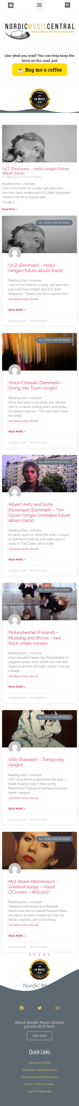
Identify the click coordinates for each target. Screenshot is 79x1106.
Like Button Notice (19, 299)
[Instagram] (57, 1008)
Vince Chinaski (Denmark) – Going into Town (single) (35, 385)
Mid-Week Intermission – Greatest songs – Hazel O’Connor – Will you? (33, 887)
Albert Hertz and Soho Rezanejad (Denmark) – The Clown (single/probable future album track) (39, 512)
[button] (40, 5)
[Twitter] (39, 1008)
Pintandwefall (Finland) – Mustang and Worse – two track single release (34, 638)
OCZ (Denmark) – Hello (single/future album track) (35, 268)
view (34, 299)
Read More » (9, 209)
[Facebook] (21, 1008)
